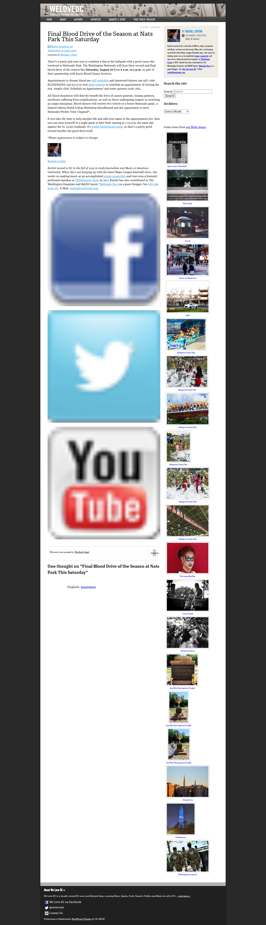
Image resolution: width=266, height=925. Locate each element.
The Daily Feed (82, 552)
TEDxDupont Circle (87, 180)
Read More (183, 896)
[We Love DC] (135, 11)
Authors (78, 19)
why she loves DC (189, 69)
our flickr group (196, 127)
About (63, 19)
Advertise (96, 19)
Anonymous (88, 587)
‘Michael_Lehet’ (68, 55)
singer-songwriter (115, 176)
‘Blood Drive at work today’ (62, 51)
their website (97, 84)
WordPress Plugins (82, 919)
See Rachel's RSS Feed (195, 35)
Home (49, 19)
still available (100, 80)
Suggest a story (117, 19)
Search (168, 91)
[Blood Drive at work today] (60, 46)
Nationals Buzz (109, 184)
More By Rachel (192, 39)
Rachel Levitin (57, 161)
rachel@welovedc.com (84, 188)
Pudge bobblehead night (107, 127)
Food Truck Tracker (144, 19)
